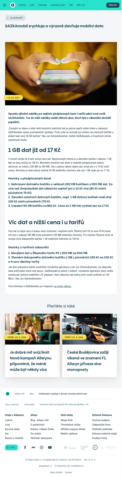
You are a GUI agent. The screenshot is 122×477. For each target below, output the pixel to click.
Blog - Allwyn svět (39, 420)
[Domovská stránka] (7, 393)
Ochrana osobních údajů (104, 433)
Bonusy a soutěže (14, 438)
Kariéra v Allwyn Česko (42, 429)
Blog (32, 393)
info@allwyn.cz (45, 466)
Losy (32, 5)
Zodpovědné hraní (101, 424)
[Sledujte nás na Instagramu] (41, 447)
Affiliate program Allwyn (73, 429)
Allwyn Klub (67, 420)
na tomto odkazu (62, 286)
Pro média (35, 433)
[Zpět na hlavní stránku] (12, 5)
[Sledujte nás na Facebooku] (25, 447)
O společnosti (37, 424)
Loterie (22, 5)
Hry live (81, 5)
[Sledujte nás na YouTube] (49, 447)
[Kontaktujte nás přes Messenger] (33, 447)
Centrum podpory (101, 420)
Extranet (68, 472)
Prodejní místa (99, 438)
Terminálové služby (71, 424)
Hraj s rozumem (12, 404)
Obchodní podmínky (102, 429)
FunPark (42, 5)
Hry (71, 5)
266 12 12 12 (89, 459)
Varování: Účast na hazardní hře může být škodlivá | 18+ (64, 404)
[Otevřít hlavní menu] (4, 5)
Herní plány (29, 404)
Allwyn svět (19, 393)
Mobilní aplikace (69, 433)
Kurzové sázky (58, 5)
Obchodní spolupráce (41, 438)
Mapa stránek (56, 472)
